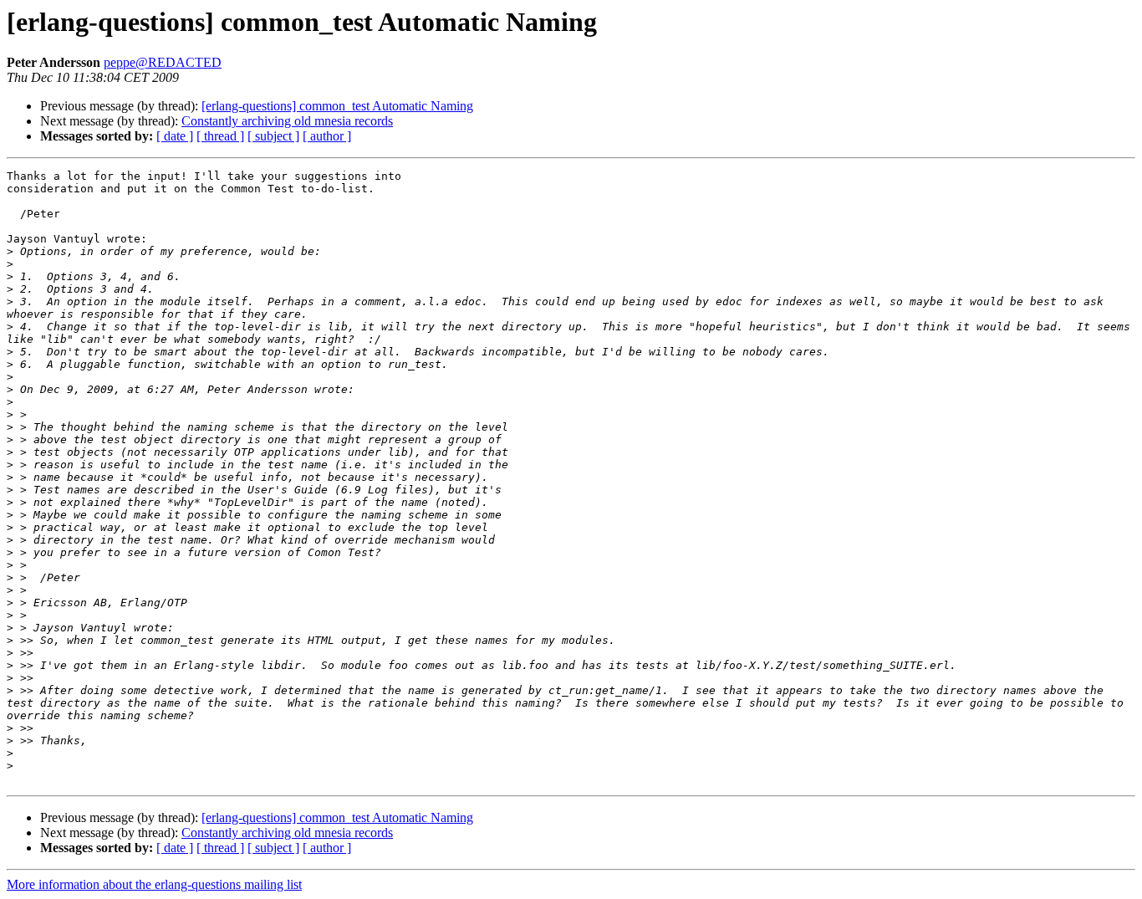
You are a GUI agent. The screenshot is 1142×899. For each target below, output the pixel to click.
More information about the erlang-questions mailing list (154, 884)
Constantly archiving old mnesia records (287, 121)
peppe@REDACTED (163, 62)
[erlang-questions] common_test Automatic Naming (337, 106)
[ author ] (327, 136)
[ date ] (174, 136)
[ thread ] (220, 136)
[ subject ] (273, 136)
